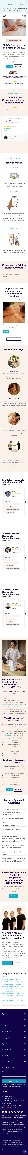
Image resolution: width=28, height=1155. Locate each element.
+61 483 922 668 (7, 1098)
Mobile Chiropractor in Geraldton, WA (12, 986)
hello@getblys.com (7, 1096)
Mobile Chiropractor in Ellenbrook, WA (12, 984)
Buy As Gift (18, 66)
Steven (11, 136)
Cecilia (14, 603)
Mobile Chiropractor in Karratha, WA (12, 979)
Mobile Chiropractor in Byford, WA (11, 991)
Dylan (14, 491)
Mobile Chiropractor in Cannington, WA (13, 982)
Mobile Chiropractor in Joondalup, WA (12, 996)
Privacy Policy (18, 1087)
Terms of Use (7, 1087)
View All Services (13, 339)
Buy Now (21, 11)
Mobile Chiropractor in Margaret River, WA (13, 993)
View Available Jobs (19, 963)
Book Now (9, 66)
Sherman (15, 547)
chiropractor (8, 736)
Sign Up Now (6, 963)
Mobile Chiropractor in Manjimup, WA (12, 1000)
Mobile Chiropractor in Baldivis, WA (12, 998)
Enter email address (7, 1072)
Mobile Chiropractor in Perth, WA (11, 989)
